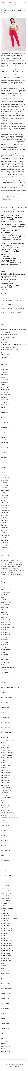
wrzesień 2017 (5, 547)
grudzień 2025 (5, 389)
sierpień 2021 (4, 515)
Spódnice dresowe (6, 875)
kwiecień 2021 (4, 525)
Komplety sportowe (6, 757)
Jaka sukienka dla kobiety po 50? (13, 236)
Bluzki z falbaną (5, 629)
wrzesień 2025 (5, 397)
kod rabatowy (5, 715)
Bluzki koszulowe (5, 619)
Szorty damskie (5, 986)
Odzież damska (5, 822)
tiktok (3, 1001)
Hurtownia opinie (6, 332)
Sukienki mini (4, 938)
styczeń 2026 (4, 387)
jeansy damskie (5, 702)
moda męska (4, 807)
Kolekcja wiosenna (6, 732)
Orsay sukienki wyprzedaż (11, 268)
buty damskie (4, 659)
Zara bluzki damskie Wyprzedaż (10, 286)
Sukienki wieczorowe (6, 955)
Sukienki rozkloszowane (7, 950)
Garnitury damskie (6, 690)
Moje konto (4, 342)
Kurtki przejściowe (6, 777)
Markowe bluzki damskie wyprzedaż (10, 255)
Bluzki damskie (5, 614)
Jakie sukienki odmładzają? (11, 240)
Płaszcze (3, 838)
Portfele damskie (5, 848)
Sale (2, 858)
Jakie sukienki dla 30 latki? (11, 238)
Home (2, 695)
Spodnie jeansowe (6, 893)
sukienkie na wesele (5, 182)
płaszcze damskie (5, 840)
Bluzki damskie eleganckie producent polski (12, 218)
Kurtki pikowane (5, 775)
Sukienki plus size (5, 948)
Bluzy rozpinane (5, 647)
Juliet (10, 1066)
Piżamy (3, 835)
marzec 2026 (4, 382)
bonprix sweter (4, 223)
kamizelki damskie (6, 707)
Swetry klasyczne (5, 970)
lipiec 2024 (4, 432)
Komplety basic (5, 745)
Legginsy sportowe (6, 790)
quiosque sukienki (6, 270)
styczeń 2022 (4, 502)
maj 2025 (3, 407)
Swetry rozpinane (6, 975)
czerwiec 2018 (5, 535)
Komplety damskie (6, 747)
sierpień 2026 (4, 369)
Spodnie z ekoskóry (6, 898)
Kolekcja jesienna (5, 722)
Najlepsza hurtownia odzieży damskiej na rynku (14, 344)
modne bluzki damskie (8, 260)
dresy (3, 196)
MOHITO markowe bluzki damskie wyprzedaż (12, 263)
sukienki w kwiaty (5, 953)
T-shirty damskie (5, 993)
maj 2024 (3, 437)
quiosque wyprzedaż (17, 270)
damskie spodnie (18, 55)
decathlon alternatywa (7, 667)
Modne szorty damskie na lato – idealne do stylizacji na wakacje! (12, 309)
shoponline (4, 863)
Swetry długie (5, 968)
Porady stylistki (5, 845)
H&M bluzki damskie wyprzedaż (9, 231)
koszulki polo (5, 767)
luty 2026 (3, 384)
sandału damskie (5, 860)
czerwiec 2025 (5, 404)
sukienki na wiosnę (6, 278)
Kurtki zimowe (5, 785)
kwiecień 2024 (4, 440)
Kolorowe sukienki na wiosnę (10, 247)
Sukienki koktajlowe (6, 928)
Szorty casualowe (6, 983)
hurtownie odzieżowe (7, 697)
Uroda (3, 1033)
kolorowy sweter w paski (5, 249)
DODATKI (3, 669)
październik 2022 (5, 482)
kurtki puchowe (5, 780)
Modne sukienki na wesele (7, 812)
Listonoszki (4, 795)
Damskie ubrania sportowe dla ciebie (14, 211)
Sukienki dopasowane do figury (9, 918)
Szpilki (2, 991)
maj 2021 (3, 522)
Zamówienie (4, 357)
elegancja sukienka (6, 226)
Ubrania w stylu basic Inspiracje (9, 1031)
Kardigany (4, 710)
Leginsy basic (4, 792)
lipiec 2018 (4, 532)
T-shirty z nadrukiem (6, 998)
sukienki (14, 276)
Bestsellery (4, 599)
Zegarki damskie (5, 1051)
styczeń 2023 (4, 475)
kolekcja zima (5, 735)
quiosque (23, 268)
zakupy (3, 1043)
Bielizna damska (5, 602)
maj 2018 (3, 537)
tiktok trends (5, 1003)
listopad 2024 (4, 422)
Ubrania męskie (5, 1028)
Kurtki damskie (5, 770)
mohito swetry (5, 266)
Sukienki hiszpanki (5, 925)
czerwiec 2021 (5, 520)
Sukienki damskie (5, 915)
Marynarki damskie (6, 797)
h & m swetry (3, 234)
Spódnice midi (4, 878)
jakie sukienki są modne (5, 241)
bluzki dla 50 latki (5, 221)
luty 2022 (3, 500)
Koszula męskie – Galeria (7, 337)
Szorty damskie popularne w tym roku (11, 312)
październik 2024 (5, 425)
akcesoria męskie (5, 592)
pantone (3, 830)
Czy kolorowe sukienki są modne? (13, 225)
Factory (22, 86)
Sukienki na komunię (6, 943)
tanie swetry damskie (7, 283)
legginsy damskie (5, 787)
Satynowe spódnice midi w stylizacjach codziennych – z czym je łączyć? (11, 305)
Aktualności (3, 8)
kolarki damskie (5, 717)
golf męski (4, 692)
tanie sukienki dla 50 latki (8, 281)
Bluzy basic (4, 637)
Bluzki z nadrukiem (6, 634)
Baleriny (3, 597)
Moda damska (5, 805)
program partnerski (6, 850)
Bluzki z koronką (5, 632)
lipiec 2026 (4, 372)
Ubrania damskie (5, 1026)
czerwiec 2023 (5, 465)
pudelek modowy (5, 853)
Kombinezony (4, 737)
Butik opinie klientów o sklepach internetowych (14, 329)
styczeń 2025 (4, 417)
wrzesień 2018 (5, 527)
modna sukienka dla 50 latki (9, 258)
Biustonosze (4, 607)
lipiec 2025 (4, 402)
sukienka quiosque (6, 276)
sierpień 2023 (4, 460)
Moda (2, 802)
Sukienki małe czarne (6, 930)
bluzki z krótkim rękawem (16, 221)
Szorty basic (4, 981)
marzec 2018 (4, 542)
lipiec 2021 (4, 517)
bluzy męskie (4, 644)
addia (3, 194)
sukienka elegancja (20, 274)
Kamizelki (3, 705)
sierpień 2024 (4, 430)
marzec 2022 (4, 497)
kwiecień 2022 (4, 495)
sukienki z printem (6, 960)
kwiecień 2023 (4, 470)
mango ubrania (4, 253)
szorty (3, 978)
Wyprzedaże (4, 1041)
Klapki (2, 712)
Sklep (2, 352)
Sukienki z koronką (6, 958)
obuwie (3, 820)
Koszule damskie (5, 765)
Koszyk (3, 339)
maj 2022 (3, 492)
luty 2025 (3, 415)
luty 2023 (3, 472)
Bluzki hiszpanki (5, 617)
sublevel (3, 905)
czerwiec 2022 (5, 490)
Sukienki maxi (4, 933)
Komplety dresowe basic (7, 752)
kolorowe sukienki (6, 245)
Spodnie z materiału (6, 900)
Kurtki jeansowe (5, 772)
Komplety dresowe (6, 750)
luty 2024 (3, 445)
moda (2, 800)
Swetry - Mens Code (8, 2)
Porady (3, 843)
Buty (2, 657)
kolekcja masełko (6, 725)
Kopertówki (4, 760)
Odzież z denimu (5, 827)
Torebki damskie (5, 1011)
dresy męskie (4, 674)
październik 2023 (5, 455)
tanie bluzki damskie (8, 280)
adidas (3, 587)
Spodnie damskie (5, 885)
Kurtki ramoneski (5, 782)
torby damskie (5, 1008)
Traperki (3, 1013)
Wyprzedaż (4, 1038)
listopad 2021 (4, 507)
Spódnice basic (5, 870)
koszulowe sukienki (16, 249)
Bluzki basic (4, 612)
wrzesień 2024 (5, 427)
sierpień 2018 (4, 530)
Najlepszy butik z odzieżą (8, 347)
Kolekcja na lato (5, 727)
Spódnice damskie (5, 873)
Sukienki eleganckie (6, 923)
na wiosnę (12, 266)
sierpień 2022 (4, 485)
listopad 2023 (4, 452)
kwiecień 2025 (4, 409)
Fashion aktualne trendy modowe (10, 687)
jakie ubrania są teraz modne (9, 334)
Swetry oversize (5, 973)
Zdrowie (3, 1048)
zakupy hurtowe (5, 1046)
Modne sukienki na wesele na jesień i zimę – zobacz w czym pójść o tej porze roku (12, 301)
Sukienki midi (4, 935)
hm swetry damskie (11, 234)
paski (2, 833)
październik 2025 (5, 394)
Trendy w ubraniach (6, 1021)
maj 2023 (3, 467)
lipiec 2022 (4, 487)
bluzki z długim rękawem (7, 627)
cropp (2, 664)
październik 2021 (5, 510)
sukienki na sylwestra (7, 945)
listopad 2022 (4, 480)
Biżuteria (3, 609)
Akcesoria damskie (6, 589)
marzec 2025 (4, 412)
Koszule (3, 762)
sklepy (2, 865)
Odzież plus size (5, 825)
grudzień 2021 (5, 505)
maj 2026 (3, 377)
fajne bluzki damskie (17, 226)
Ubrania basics (5, 1023)
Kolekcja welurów (6, 730)
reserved (3, 855)
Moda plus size (5, 810)
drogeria (3, 677)
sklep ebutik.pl (8, 274)
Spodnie (3, 880)
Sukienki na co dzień (6, 940)
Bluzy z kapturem (5, 649)
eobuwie (3, 682)
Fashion (3, 685)
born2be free (4, 654)
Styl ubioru (4, 903)
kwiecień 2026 (4, 379)
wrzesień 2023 (5, 457)
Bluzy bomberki (5, 639)
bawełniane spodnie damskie (13, 194)
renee (3, 272)
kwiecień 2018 (4, 540)
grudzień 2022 (5, 477)
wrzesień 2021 (5, 512)
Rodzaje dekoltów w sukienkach (10, 349)
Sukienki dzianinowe (6, 920)
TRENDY (3, 1016)
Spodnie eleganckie (6, 890)
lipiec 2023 (4, 462)
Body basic (4, 652)
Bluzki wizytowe (5, 624)
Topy (2, 1006)
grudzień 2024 (5, 420)
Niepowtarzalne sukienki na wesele (10, 817)
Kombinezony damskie (7, 740)
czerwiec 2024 (5, 435)
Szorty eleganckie (6, 988)
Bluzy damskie (5, 642)
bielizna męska (5, 604)
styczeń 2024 (4, 447)
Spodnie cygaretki (6, 883)
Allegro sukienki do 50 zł (10, 215)
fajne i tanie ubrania (11, 196)
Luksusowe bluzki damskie (11, 251)
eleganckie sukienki (6, 680)
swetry (3, 963)
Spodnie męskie (5, 895)
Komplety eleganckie (6, 755)
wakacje (3, 1036)
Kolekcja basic (5, 720)
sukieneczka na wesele (7, 908)
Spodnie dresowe (5, 888)
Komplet (3, 742)
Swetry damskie (5, 965)
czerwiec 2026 (5, 374)
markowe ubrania (6, 199)
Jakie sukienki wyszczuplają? (12, 243)
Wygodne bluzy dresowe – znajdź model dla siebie (15, 208)
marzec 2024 (4, 442)
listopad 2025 (4, 392)
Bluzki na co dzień (6, 622)
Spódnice (3, 868)
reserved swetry (10, 272)
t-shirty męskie (5, 996)
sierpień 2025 (4, 399)
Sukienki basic (4, 913)
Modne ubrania (5, 815)
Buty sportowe (5, 662)
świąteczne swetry (4, 289)
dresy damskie (5, 672)
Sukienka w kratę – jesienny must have (11, 298)
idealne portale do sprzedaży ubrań (10, 700)
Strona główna (5, 354)
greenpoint (3, 228)
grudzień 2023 (5, 450)
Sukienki (3, 910)
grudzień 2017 (5, 545)
